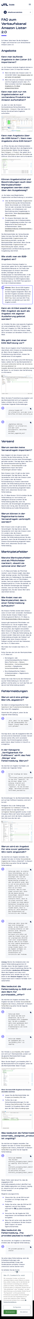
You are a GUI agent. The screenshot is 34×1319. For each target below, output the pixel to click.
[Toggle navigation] (30, 4)
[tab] (17, 12)
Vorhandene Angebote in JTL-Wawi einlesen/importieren (18, 86)
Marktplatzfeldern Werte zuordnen (17, 619)
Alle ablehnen (24, 1312)
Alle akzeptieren (10, 1312)
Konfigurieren (17, 1307)
